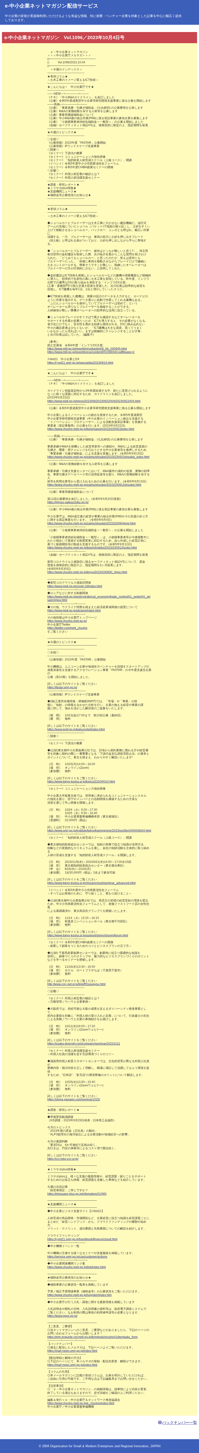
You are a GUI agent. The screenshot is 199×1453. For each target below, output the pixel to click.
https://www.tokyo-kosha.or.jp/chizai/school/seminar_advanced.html (91, 883)
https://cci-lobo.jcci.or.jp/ (62, 1159)
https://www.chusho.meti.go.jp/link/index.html (76, 1267)
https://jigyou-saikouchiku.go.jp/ (68, 502)
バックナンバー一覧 (179, 1422)
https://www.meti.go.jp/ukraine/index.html (74, 610)
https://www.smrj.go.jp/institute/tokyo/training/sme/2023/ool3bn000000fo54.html (99, 830)
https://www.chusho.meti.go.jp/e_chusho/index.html (80, 1403)
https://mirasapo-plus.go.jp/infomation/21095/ (77, 1194)
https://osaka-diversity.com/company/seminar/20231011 (83, 1043)
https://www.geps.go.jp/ (62, 1316)
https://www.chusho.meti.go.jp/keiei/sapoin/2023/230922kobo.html (90, 429)
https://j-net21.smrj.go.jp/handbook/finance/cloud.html (82, 1239)
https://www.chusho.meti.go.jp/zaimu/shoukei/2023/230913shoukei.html (94, 485)
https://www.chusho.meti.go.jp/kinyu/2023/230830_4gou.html (87, 572)
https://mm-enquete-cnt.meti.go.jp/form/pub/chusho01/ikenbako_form (92, 1337)
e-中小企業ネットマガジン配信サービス (52, 5)
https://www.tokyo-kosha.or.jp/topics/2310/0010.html (81, 781)
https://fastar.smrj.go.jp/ (62, 687)
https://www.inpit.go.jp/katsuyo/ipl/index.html (76, 729)
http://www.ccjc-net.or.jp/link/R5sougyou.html (76, 984)
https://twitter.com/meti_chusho (67, 628)
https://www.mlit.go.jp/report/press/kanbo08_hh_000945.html (87, 348)
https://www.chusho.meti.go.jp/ (67, 621)
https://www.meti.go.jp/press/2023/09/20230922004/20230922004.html (94, 401)
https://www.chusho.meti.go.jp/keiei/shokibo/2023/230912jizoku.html (92, 547)
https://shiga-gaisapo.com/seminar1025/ (73, 1099)
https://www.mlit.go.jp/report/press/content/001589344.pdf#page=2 (90, 352)
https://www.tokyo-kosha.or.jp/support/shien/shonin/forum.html (87, 935)
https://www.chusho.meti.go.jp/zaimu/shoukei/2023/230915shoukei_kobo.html (98, 457)
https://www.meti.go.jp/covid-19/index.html (74, 586)
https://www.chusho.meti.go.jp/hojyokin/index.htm (79, 1295)
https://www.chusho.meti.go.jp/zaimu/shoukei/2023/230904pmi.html (91, 523)
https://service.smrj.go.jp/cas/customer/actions (77, 1256)
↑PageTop (178, 1332)
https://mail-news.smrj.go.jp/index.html (72, 1351)
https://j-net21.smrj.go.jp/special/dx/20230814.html (80, 362)
